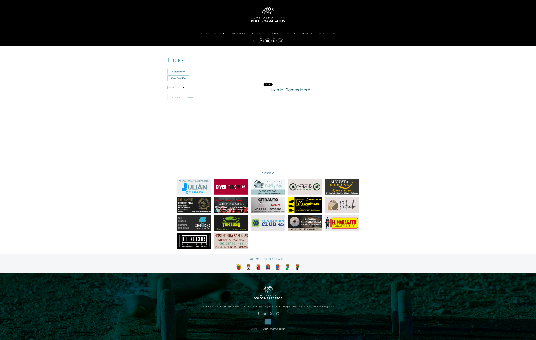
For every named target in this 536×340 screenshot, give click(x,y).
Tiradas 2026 (327, 33)
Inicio (205, 33)
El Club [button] (219, 33)
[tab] (176, 97)
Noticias (257, 33)
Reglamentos (305, 306)
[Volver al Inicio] (268, 14)
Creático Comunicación (274, 328)
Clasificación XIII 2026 (211, 306)
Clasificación (178, 78)
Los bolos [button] (275, 33)
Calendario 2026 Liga (252, 306)
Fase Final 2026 (231, 306)
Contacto (307, 33)
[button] (254, 40)
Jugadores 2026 (272, 306)
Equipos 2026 (289, 306)
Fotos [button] (291, 33)
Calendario (178, 71)
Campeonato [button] (238, 33)
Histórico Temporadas (324, 306)
